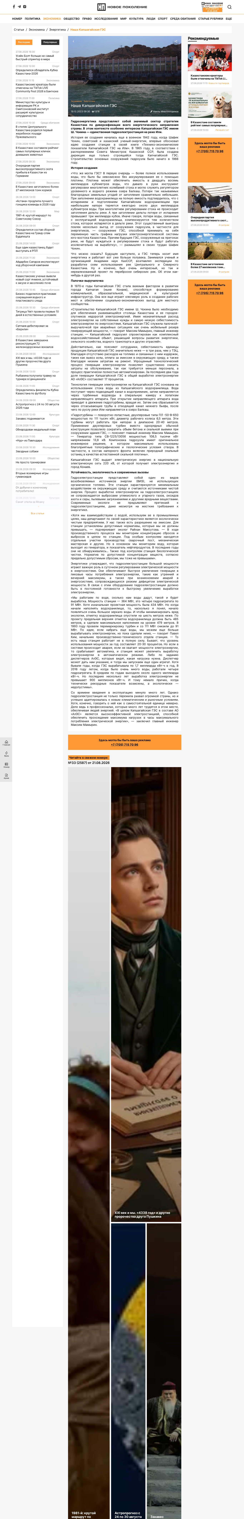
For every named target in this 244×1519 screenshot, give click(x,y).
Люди (150, 18)
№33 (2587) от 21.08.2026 (89, 763)
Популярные (50, 42)
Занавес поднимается (30, 418)
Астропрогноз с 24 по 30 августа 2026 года (37, 406)
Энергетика (57, 29)
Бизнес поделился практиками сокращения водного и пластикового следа (36, 297)
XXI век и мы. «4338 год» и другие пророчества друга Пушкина (33, 361)
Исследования (106, 18)
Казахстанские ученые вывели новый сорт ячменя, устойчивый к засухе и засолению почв (37, 279)
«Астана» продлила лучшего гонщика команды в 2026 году (35, 202)
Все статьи (37, 513)
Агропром (224, 225)
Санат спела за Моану (30, 502)
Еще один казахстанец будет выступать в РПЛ (35, 249)
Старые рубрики (210, 18)
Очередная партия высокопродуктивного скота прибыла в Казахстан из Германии (34, 170)
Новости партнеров (218, 83)
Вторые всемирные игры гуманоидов (32, 474)
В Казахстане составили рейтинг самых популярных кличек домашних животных (37, 151)
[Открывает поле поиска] (229, 7)
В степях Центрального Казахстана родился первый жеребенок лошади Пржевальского (34, 132)
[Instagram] (24, 7)
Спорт (163, 18)
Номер (17, 18)
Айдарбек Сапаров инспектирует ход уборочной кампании (37, 263)
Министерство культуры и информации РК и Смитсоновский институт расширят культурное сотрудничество (33, 108)
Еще (229, 18)
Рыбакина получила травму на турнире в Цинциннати (36, 377)
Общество (72, 18)
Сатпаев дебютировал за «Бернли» (32, 327)
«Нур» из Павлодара (29, 440)
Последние (24, 42)
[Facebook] (14, 7)
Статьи (19, 29)
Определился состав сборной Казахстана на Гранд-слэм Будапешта (35, 233)
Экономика (52, 18)
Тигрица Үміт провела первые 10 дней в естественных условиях (37, 313)
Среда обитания (183, 18)
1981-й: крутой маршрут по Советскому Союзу (33, 217)
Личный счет (222, 130)
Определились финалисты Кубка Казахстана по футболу (37, 391)
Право (87, 18)
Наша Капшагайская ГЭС (88, 29)
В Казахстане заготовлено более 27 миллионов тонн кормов (37, 188)
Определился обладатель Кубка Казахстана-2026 (37, 71)
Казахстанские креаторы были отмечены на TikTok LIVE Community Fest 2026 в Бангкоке (37, 88)
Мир (123, 18)
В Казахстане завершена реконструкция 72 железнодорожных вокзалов (34, 343)
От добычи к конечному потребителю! (31, 489)
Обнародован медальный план (36, 429)
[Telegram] (19, 7)
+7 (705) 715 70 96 (124, 744)
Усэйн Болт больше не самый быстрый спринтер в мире (35, 57)
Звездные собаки (27, 451)
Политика (32, 18)
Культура (136, 18)
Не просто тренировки (31, 462)
